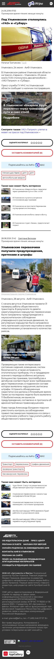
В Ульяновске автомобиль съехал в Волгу (30, 215)
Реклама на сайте (12, 555)
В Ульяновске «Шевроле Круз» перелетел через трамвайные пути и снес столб (25, 109)
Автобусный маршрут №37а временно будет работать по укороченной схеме (31, 512)
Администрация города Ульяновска (18, 294)
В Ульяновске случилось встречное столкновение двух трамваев (27, 199)
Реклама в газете (11, 544)
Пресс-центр (38, 540)
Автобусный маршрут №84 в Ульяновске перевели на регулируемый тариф (29, 520)
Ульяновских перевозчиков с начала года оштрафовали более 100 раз (30, 495)
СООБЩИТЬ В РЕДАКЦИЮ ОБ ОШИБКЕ (21, 565)
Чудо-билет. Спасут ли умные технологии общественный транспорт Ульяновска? (30, 487)
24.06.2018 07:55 (8, 11)
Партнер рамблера (24, 646)
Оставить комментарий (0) (27, 153)
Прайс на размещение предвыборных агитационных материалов (23, 560)
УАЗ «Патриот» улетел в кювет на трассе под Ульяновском (24, 131)
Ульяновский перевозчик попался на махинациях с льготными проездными (28, 503)
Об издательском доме (15, 540)
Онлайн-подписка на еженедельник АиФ (25, 548)
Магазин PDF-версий (34, 544)
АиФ (24, 63)
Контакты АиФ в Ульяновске (18, 551)
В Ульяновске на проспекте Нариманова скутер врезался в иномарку (29, 207)
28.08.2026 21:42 (8, 238)
